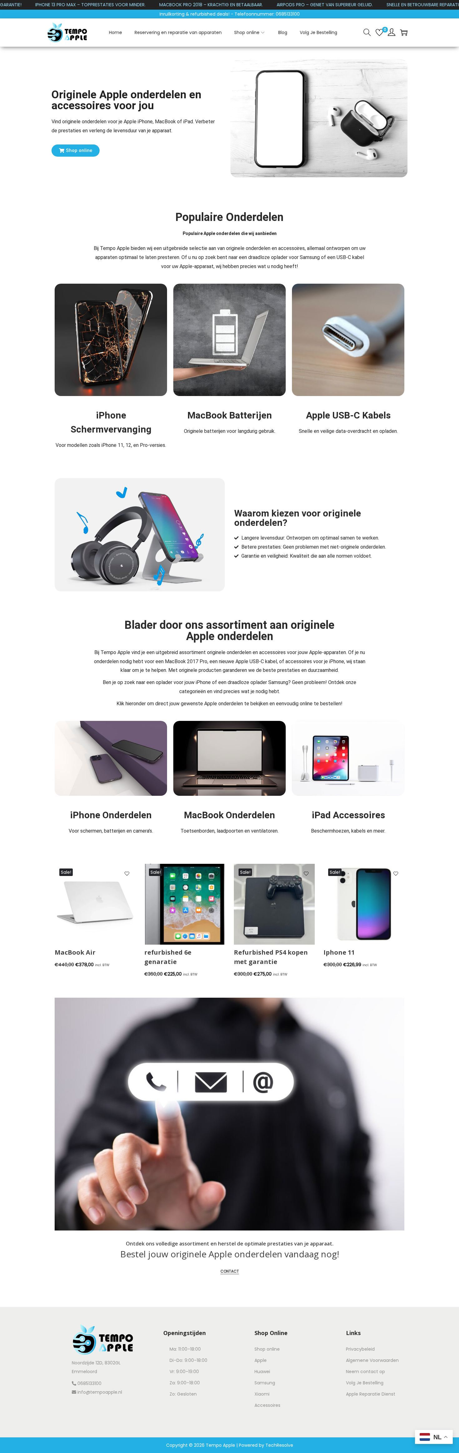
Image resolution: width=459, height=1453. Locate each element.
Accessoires (267, 1405)
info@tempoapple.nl (99, 1392)
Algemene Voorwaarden (372, 1360)
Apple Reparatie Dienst (370, 1394)
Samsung (264, 1383)
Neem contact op (365, 1371)
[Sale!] (95, 904)
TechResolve (279, 1445)
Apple (260, 1360)
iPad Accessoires (348, 815)
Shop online (267, 1349)
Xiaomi (261, 1394)
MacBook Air (75, 952)
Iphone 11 (339, 952)
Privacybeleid (360, 1349)
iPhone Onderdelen (111, 815)
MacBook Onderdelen (229, 815)
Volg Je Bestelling (364, 1383)
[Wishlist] (127, 874)
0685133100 (88, 1383)
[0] (379, 32)
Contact (229, 1271)
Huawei (262, 1371)
